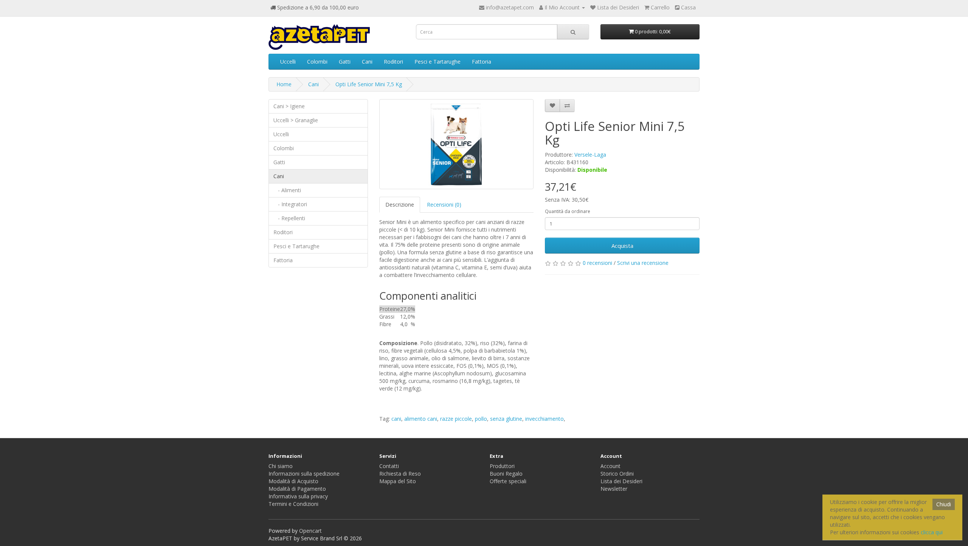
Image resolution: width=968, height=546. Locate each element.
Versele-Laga (590, 154)
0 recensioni (597, 262)
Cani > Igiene (289, 106)
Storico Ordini (617, 473)
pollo (481, 418)
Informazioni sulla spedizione (304, 473)
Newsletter (613, 488)
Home (284, 84)
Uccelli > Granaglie (295, 120)
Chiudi (943, 504)
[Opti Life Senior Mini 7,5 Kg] (456, 144)
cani (396, 418)
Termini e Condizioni (293, 503)
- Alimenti (287, 190)
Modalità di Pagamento (297, 488)
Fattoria (481, 61)
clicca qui (932, 532)
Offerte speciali (508, 481)
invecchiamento (544, 418)
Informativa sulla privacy (298, 496)
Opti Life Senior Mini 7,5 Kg (368, 84)
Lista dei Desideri (621, 481)
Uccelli (288, 61)
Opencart (310, 530)
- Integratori (290, 204)
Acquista (622, 245)
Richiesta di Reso (400, 473)
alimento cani (420, 418)
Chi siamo (280, 466)
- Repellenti (289, 218)
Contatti (389, 466)
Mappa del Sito (397, 481)
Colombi (317, 61)
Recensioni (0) (444, 204)
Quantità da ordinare (567, 211)
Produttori (502, 466)
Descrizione (399, 204)
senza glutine (506, 418)
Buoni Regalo (506, 473)
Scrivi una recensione (643, 262)
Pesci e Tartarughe (437, 61)
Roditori (393, 61)
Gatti (345, 61)
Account (610, 466)
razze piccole (456, 418)
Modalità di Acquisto (293, 481)
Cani (367, 61)
